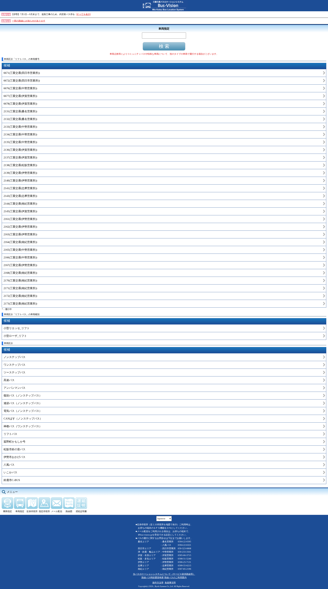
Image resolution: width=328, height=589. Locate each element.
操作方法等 (157, 582)
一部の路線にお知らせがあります (28, 20)
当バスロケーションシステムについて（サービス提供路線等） (164, 574)
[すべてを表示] (83, 14)
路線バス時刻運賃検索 (152, 577)
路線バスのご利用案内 (175, 577)
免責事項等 (170, 582)
